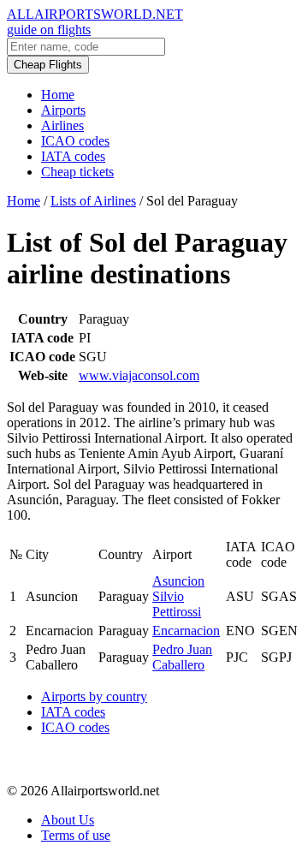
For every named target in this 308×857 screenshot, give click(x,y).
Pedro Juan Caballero (182, 657)
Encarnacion (186, 630)
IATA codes (73, 156)
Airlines (62, 125)
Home (57, 94)
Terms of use (75, 835)
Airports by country (94, 696)
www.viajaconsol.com (139, 375)
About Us (67, 819)
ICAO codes (75, 141)
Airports (63, 110)
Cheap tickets (77, 171)
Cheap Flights (48, 64)
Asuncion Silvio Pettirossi (178, 596)
